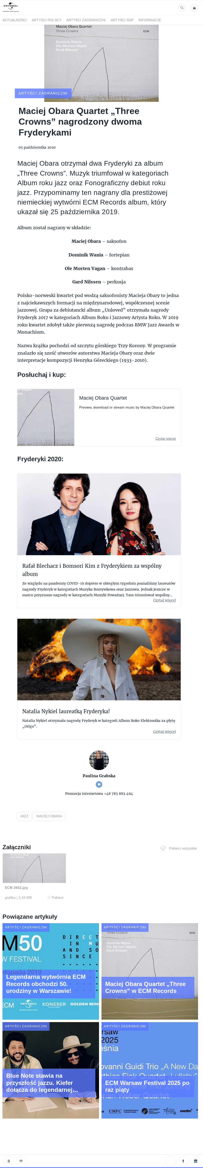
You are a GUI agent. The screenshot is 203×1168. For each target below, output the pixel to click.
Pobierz (58, 897)
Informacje (149, 20)
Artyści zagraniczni (86, 20)
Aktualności (14, 20)
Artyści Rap (122, 20)
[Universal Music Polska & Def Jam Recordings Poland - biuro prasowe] (11, 12)
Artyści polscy (46, 20)
